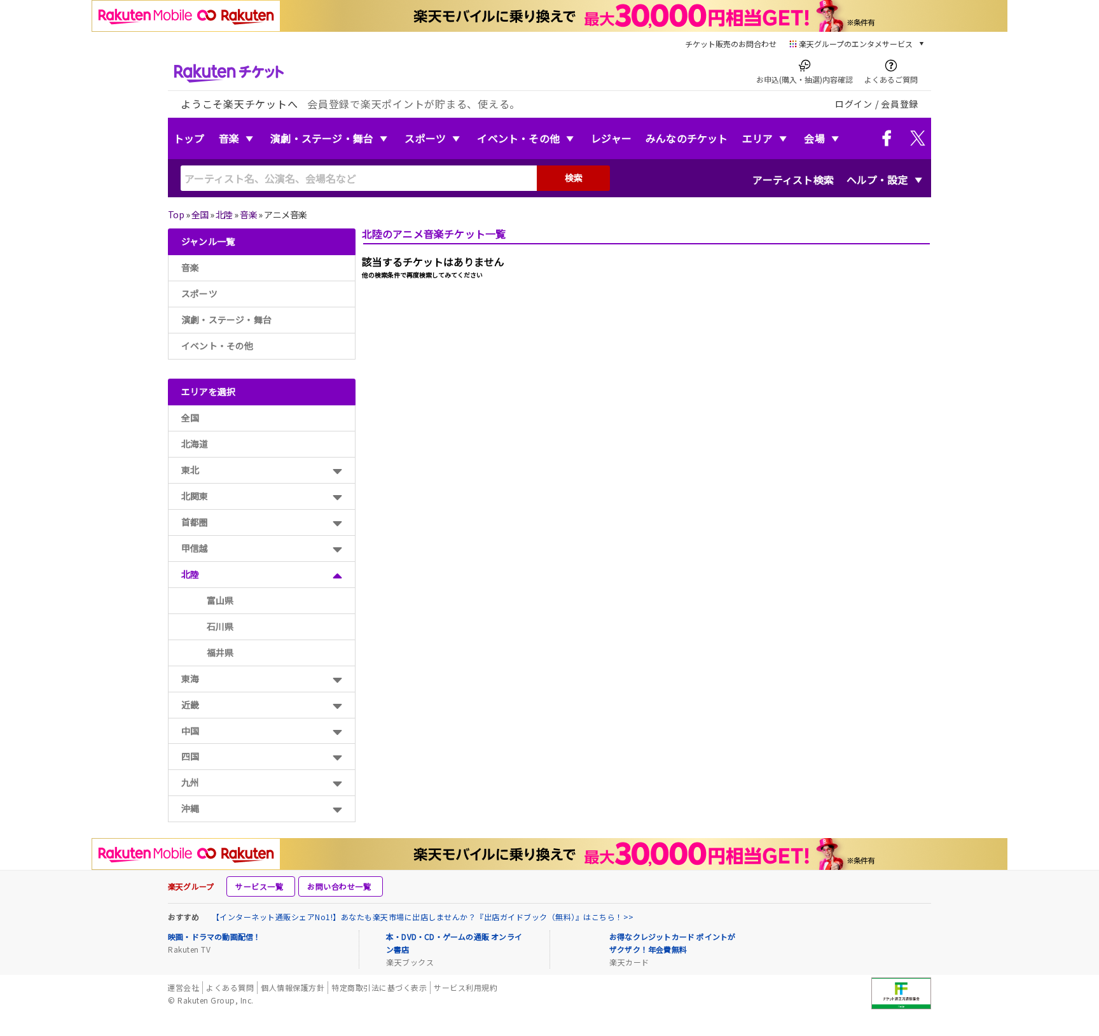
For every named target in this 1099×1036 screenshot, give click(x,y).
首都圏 (195, 521)
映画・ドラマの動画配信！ (214, 936)
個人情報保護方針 (292, 987)
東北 (190, 469)
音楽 (229, 138)
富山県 (220, 600)
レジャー (611, 138)
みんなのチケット (687, 138)
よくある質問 (230, 987)
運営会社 (183, 987)
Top (176, 214)
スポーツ (425, 138)
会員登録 (899, 103)
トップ (189, 138)
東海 (190, 678)
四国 (190, 756)
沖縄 (190, 808)
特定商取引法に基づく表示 (379, 987)
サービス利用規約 (465, 987)
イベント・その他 (518, 138)
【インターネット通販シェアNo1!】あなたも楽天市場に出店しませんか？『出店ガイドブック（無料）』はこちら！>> (423, 916)
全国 (200, 214)
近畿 (190, 704)
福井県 (220, 652)
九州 (190, 782)
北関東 (195, 495)
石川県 (220, 626)
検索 (574, 177)
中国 (190, 730)
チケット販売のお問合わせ (731, 43)
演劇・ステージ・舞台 (321, 138)
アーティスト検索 (793, 179)
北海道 (195, 443)
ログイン (854, 103)
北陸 (224, 214)
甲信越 (195, 548)
